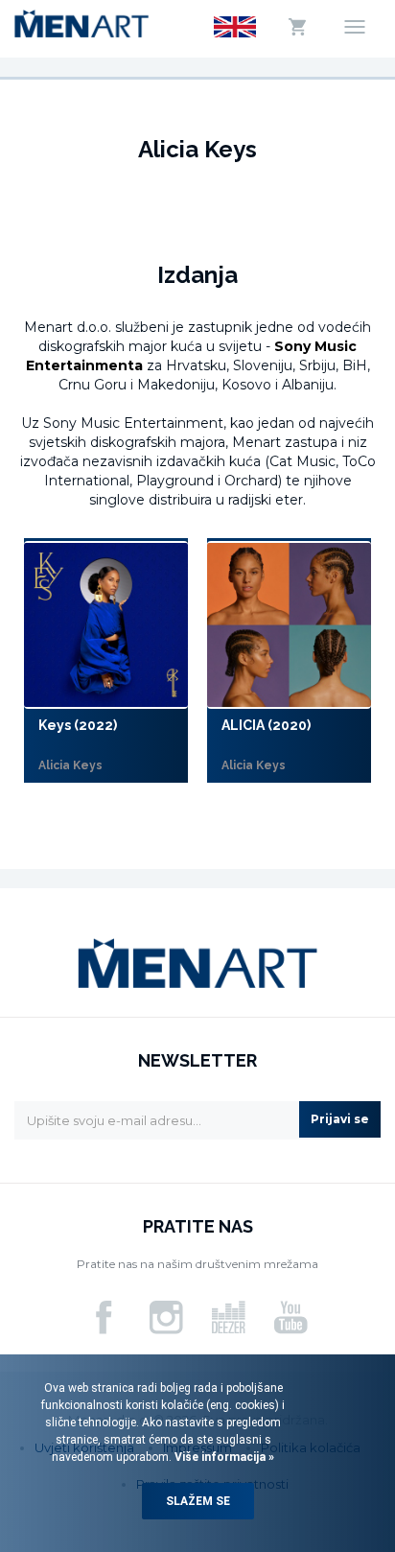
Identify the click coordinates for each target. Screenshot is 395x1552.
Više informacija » (223, 1457)
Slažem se (198, 1501)
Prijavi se (340, 1119)
